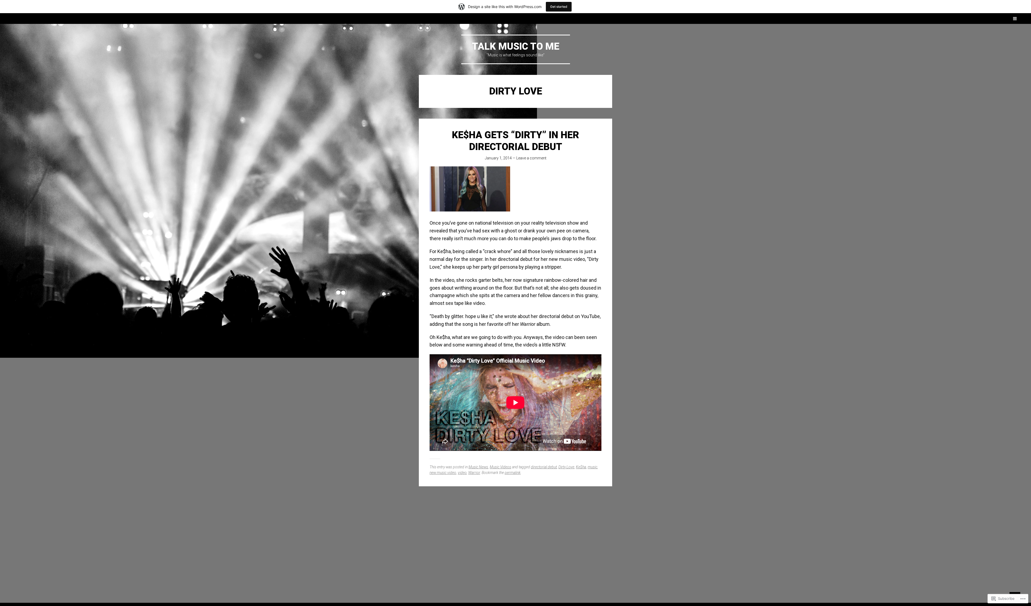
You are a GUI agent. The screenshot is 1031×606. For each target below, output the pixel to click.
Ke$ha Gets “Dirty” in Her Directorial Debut (515, 140)
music (592, 467)
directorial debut (544, 467)
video (462, 472)
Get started (558, 7)
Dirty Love (566, 467)
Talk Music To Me (515, 46)
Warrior (474, 472)
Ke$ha (581, 467)
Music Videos (500, 467)
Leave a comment (531, 158)
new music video (443, 472)
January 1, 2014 (498, 158)
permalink (513, 472)
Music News (478, 467)
